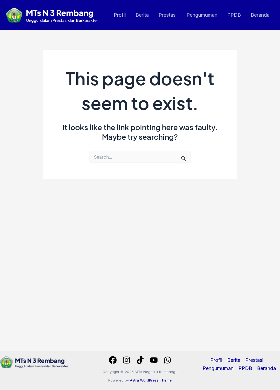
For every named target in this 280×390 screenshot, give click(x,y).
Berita (142, 15)
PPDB (234, 15)
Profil (120, 15)
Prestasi (168, 15)
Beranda (260, 15)
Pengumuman (201, 15)
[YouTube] (154, 360)
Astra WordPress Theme (151, 380)
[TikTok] (140, 360)
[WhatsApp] (167, 360)
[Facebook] (113, 360)
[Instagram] (126, 360)
